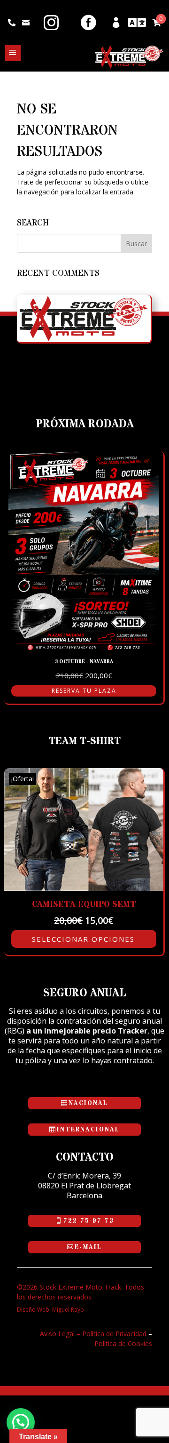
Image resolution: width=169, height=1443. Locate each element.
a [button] (12, 52)
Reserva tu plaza (84, 691)
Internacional (88, 1129)
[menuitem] (12, 22)
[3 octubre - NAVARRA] (83, 648)
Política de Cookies (123, 1343)
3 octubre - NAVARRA (84, 661)
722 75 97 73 (88, 1221)
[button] (21, 1422)
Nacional (88, 1103)
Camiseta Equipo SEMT (84, 904)
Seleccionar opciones (83, 939)
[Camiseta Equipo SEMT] (83, 888)
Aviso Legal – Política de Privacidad (93, 1333)
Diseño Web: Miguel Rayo (50, 1310)
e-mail (88, 1247)
